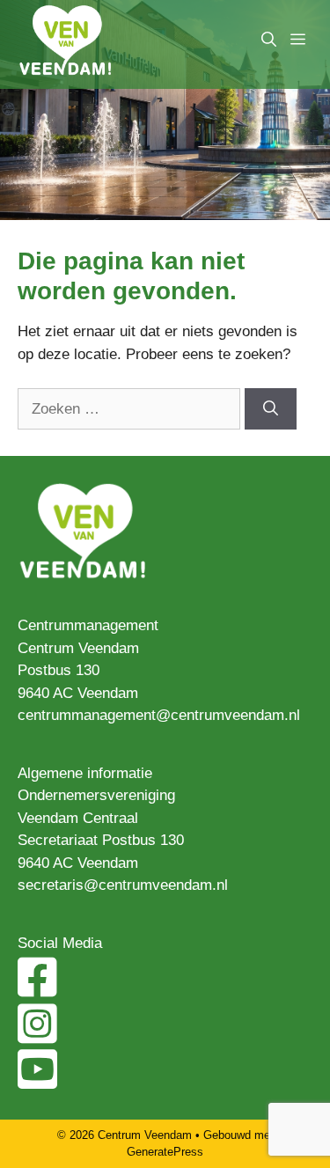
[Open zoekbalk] (268, 40)
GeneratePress (165, 1151)
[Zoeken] (271, 409)
